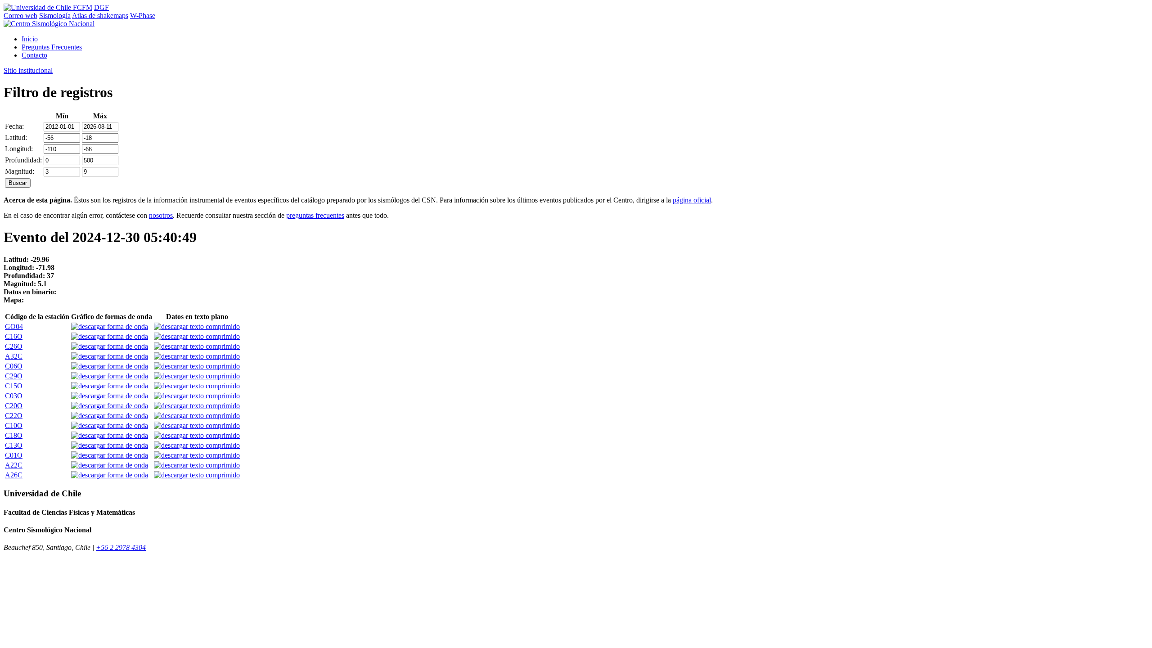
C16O (13, 336)
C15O (13, 386)
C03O (13, 396)
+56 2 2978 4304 (121, 547)
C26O (13, 346)
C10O (13, 425)
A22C (13, 465)
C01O (13, 455)
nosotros (161, 215)
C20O (13, 406)
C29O (13, 376)
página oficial (692, 200)
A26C (13, 475)
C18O (13, 435)
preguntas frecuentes (315, 215)
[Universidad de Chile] (38, 7)
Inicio (30, 39)
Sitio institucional (28, 70)
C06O (13, 366)
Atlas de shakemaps (100, 15)
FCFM (82, 7)
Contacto (34, 55)
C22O (13, 415)
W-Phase (142, 15)
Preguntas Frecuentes (52, 47)
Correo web (20, 15)
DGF (101, 7)
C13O (13, 445)
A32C (13, 356)
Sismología (55, 15)
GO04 (14, 326)
